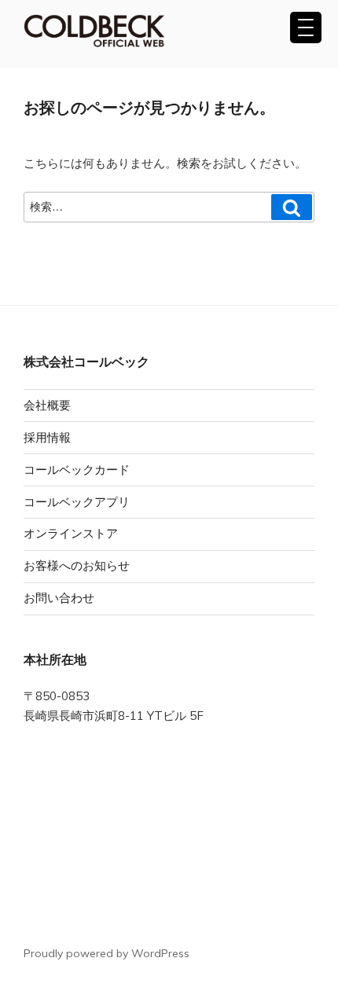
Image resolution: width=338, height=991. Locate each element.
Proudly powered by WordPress (106, 953)
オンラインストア (71, 533)
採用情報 (47, 437)
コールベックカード (77, 469)
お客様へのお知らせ (77, 565)
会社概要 (47, 405)
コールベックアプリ (77, 501)
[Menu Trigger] (305, 27)
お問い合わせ (59, 597)
